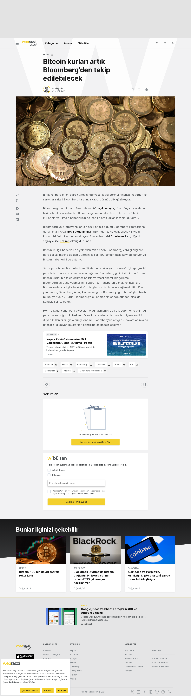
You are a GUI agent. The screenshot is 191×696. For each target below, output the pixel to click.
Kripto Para (79, 568)
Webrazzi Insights (51, 654)
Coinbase (101, 364)
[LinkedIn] (138, 691)
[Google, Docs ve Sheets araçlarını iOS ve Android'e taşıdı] (61, 616)
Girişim (73, 658)
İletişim (128, 670)
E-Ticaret (74, 654)
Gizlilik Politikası (160, 662)
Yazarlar (129, 654)
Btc (131, 364)
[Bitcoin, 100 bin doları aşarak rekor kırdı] (41, 550)
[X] (132, 691)
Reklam (128, 662)
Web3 (73, 679)
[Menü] (17, 44)
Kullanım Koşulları (160, 666)
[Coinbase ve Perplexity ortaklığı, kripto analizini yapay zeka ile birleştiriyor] (150, 550)
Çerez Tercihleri (160, 658)
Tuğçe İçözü (25, 588)
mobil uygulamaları (79, 231)
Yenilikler (49, 364)
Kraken (67, 370)
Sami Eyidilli (86, 624)
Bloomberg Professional (91, 370)
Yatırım (73, 675)
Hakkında (129, 650)
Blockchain (50, 370)
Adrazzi (49, 354)
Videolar (47, 658)
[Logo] (29, 43)
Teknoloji (74, 666)
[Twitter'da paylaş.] (17, 214)
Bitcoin (118, 364)
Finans (65, 364)
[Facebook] (162, 691)
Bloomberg (82, 364)
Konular (68, 43)
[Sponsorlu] (126, 345)
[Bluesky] (156, 691)
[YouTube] (144, 691)
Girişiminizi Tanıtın (134, 666)
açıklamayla (106, 208)
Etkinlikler (83, 43)
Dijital (73, 650)
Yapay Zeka (133, 568)
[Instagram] (150, 691)
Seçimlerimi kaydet (76, 501)
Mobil (46, 54)
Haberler (47, 650)
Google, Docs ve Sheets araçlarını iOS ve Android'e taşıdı (109, 610)
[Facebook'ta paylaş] (17, 208)
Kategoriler (52, 43)
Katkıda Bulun (131, 658)
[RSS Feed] (168, 691)
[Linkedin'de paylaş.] (17, 219)
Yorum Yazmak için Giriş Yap (95, 442)
